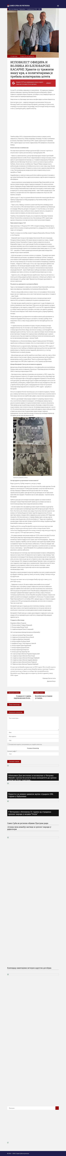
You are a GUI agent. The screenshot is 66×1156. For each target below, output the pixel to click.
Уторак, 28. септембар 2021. (27, 56)
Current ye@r (12, 751)
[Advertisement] (33, 122)
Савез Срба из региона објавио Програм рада (27, 823)
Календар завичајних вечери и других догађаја (29, 968)
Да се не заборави (13, 9)
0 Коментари (13, 56)
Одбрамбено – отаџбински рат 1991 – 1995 (29, 9)
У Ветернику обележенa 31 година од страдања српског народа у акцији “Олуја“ (29, 813)
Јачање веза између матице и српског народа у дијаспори (29, 828)
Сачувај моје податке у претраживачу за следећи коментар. (25, 744)
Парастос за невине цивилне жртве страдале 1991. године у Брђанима (31, 795)
